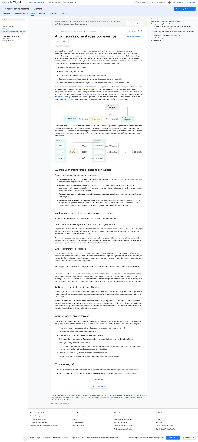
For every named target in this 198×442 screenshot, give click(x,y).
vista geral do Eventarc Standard (125, 373)
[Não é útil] (141, 31)
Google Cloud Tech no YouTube (166, 429)
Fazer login (192, 2)
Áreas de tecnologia (35, 2)
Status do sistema (78, 426)
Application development (18, 9)
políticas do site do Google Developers (118, 397)
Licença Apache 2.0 (81, 397)
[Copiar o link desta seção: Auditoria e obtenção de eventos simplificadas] (101, 287)
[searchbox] (13, 19)
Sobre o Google (35, 437)
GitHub (116, 416)
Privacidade (46, 437)
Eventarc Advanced (93, 94)
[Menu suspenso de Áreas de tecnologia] (44, 2)
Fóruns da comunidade (79, 416)
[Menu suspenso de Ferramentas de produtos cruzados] (76, 2)
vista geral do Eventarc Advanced (126, 370)
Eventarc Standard (62, 97)
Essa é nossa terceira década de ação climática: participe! (99, 437)
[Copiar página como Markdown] (64, 41)
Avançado (59, 46)
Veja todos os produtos (37, 416)
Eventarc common (20, 13)
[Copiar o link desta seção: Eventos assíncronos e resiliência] (88, 249)
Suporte (74, 419)
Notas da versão (77, 422)
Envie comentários (133, 36)
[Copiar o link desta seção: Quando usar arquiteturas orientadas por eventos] (113, 170)
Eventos (158, 419)
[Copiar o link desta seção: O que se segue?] (76, 364)
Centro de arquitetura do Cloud (124, 426)
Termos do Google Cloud (71, 437)
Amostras (53, 13)
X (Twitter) (159, 422)
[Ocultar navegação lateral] (25, 438)
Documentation (65, 31)
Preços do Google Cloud (38, 419)
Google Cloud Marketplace (38, 422)
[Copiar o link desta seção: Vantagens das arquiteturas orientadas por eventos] (115, 213)
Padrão (67, 46)
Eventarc (38, 9)
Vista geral (6, 13)
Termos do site (56, 437)
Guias (33, 13)
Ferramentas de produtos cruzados (61, 2)
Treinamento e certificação (123, 429)
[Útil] (138, 31)
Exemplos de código (120, 422)
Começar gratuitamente (184, 9)
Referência (42, 13)
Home (57, 31)
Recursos (64, 13)
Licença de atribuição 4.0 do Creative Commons (122, 395)
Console (162, 2)
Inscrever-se (172, 438)
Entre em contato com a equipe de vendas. (44, 426)
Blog (157, 416)
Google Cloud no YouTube (164, 426)
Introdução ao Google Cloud (123, 419)
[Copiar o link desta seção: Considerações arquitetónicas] (91, 316)
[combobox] (144, 2)
